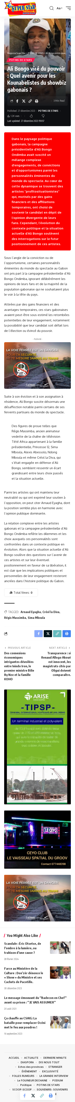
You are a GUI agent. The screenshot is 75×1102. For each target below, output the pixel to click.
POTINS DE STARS (20, 60)
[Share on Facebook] (17, 101)
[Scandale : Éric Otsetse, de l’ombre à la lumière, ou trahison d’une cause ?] (60, 947)
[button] (52, 8)
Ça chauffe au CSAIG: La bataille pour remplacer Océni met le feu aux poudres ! (24, 1022)
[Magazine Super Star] (20, 8)
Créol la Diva (50, 612)
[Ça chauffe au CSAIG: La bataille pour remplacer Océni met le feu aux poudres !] (60, 1022)
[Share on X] (24, 101)
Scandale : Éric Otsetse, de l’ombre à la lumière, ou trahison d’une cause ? (22, 948)
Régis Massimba (15, 617)
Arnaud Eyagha (31, 612)
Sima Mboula (36, 617)
